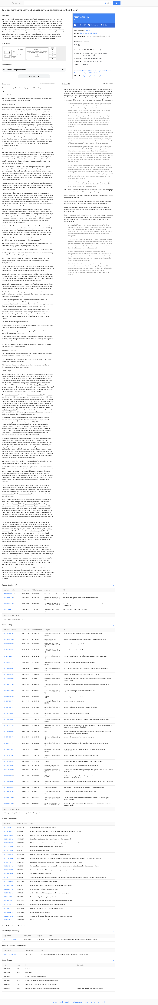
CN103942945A (8, 668)
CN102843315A (8, 854)
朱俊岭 (85, 33)
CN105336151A (8, 725)
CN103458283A (8, 656)
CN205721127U (8, 889)
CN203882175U (8, 920)
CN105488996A (8, 731)
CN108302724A (8, 791)
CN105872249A (8, 755)
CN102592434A (8, 881)
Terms (86, 1002)
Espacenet (86, 76)
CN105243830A (8, 719)
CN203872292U (8, 904)
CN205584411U (8, 912)
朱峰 (81, 33)
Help (104, 1002)
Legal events (102, 71)
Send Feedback (64, 1002)
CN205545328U (8, 897)
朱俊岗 (90, 33)
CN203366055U (8, 839)
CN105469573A (8, 870)
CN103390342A (8, 650)
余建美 (95, 33)
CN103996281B (8, 776)
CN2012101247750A (10, 939)
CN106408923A (8, 770)
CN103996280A (8, 678)
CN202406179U (8, 866)
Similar (105, 25)
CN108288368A (8, 787)
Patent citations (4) (83, 71)
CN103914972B (8, 831)
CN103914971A (8, 862)
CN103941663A (8, 674)
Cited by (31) (93, 71)
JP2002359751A (9, 594)
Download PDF (81, 25)
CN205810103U (8, 877)
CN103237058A (8, 644)
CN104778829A (8, 701)
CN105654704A (8, 743)
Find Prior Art (94, 25)
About (55, 1002)
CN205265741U (8, 908)
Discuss (102, 76)
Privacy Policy (95, 1002)
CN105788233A (8, 749)
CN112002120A (8, 797)
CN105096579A (8, 707)
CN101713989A (8, 847)
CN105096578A (8, 713)
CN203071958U (8, 835)
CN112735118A (8, 804)
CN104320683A (8, 691)
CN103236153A (8, 639)
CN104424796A (8, 697)
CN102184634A (8, 598)
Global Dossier (94, 76)
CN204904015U (8, 916)
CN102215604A (8, 604)
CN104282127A (8, 684)
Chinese (87, 30)
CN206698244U (8, 893)
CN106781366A (8, 781)
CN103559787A (8, 662)
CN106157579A (8, 761)
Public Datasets (77, 1002)
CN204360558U (8, 900)
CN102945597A (8, 633)
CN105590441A (8, 737)
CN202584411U (8, 609)
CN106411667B (8, 843)
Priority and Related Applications (92, 73)
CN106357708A (8, 765)
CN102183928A (8, 858)
